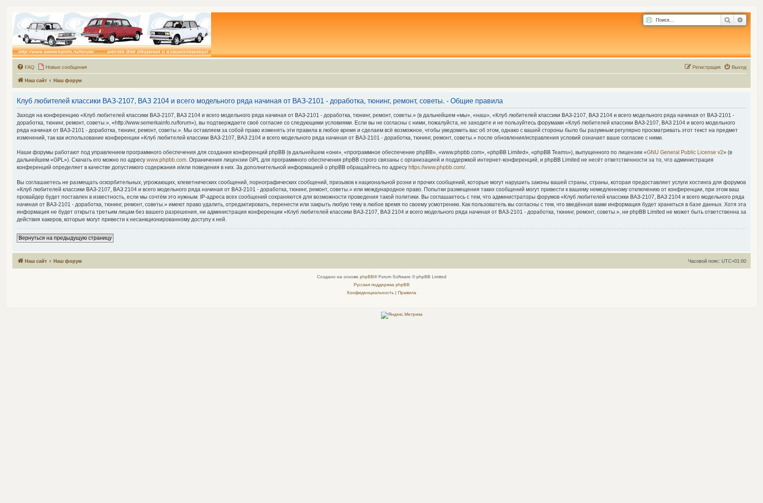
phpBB (367, 276)
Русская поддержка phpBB (382, 284)
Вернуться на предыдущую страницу (65, 238)
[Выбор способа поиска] (649, 20)
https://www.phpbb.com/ (436, 167)
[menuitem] (25, 67)
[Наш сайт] (111, 34)
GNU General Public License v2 (685, 152)
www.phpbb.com (166, 160)
